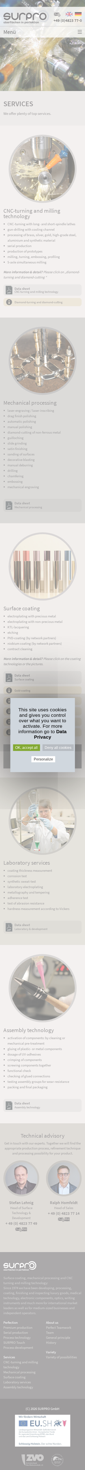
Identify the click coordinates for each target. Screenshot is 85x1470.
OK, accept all (26, 748)
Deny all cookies (58, 748)
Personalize (43, 759)
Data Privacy (50, 734)
